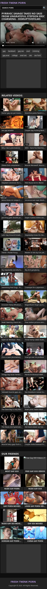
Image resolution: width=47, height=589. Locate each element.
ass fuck (37, 55)
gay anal (6, 55)
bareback (11, 51)
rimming (36, 51)
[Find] (44, 7)
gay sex (21, 51)
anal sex (23, 55)
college (14, 55)
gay (4, 51)
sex (30, 55)
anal (28, 51)
